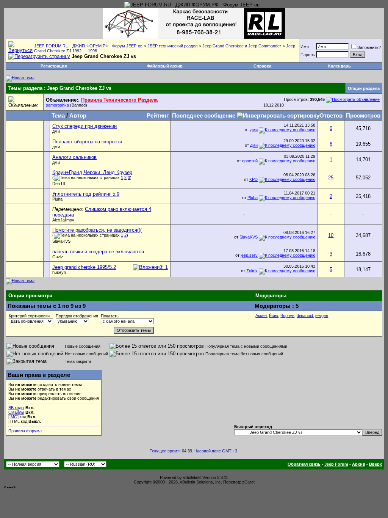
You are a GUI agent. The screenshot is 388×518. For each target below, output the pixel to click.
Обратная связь (304, 464)
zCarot (248, 482)
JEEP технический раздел (172, 46)
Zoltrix (252, 270)
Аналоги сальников (74, 157)
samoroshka (57, 105)
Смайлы (16, 412)
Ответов (331, 115)
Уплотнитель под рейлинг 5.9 (85, 194)
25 (330, 178)
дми (56, 131)
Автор (77, 115)
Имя (304, 46)
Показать (110, 316)
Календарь (339, 66)
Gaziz (57, 256)
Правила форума (25, 431)
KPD (253, 179)
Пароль (307, 54)
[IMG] (13, 416)
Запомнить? (369, 47)
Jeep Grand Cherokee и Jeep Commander (241, 46)
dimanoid (305, 315)
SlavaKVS (61, 241)
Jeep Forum (336, 464)
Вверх (375, 464)
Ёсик (273, 315)
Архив (358, 464)
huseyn (59, 272)
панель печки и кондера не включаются (98, 251)
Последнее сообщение (203, 115)
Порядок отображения (77, 316)
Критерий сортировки (29, 316)
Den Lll (58, 183)
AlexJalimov (63, 220)
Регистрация (54, 66)
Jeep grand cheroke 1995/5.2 (84, 267)
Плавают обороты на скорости (87, 141)
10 (330, 235)
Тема (58, 115)
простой (250, 161)
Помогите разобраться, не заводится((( (97, 230)
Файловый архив (165, 66)
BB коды (16, 407)
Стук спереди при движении (84, 126)
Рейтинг (158, 115)
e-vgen (321, 315)
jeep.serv (249, 255)
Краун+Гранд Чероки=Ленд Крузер (92, 172)
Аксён (261, 315)
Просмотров (363, 115)
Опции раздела (364, 88)
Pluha (57, 199)
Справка (262, 66)
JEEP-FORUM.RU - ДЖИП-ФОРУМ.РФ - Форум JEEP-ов (88, 46)
